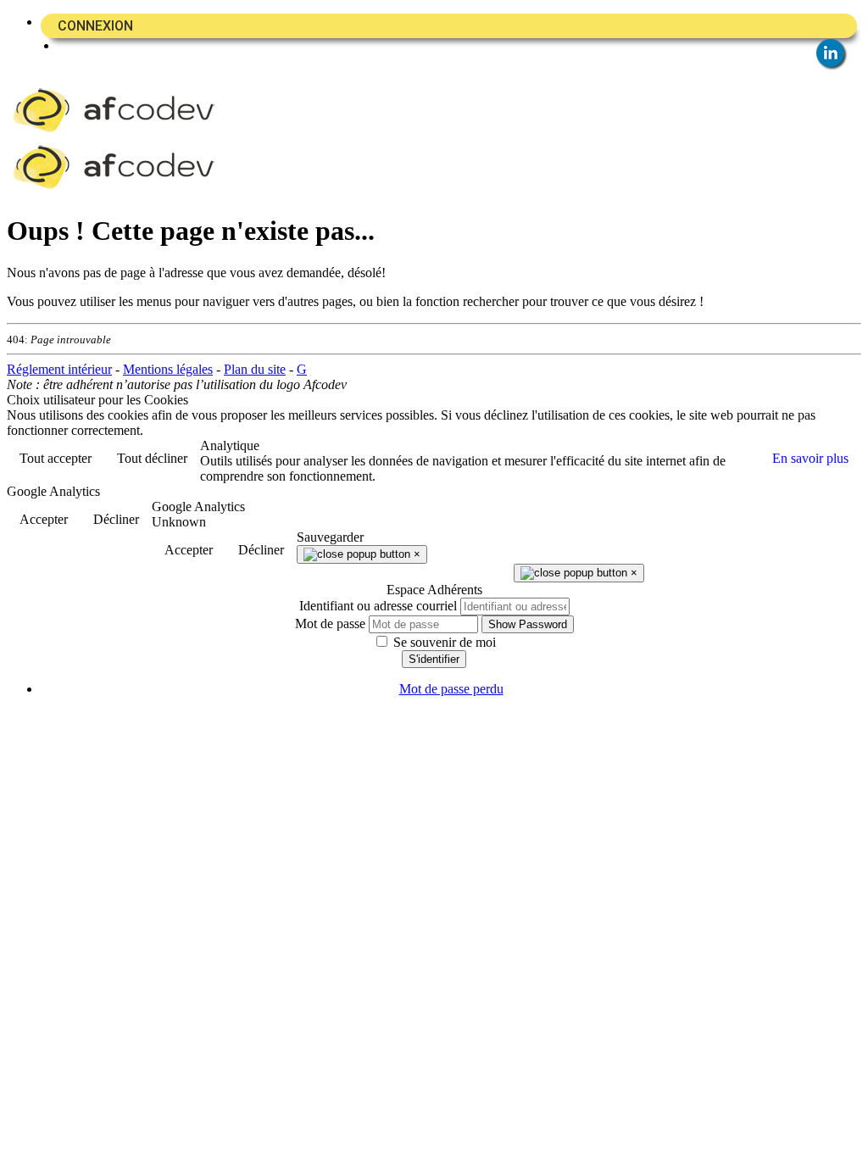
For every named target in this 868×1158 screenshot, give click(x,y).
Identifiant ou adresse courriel (378, 605)
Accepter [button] (43, 519)
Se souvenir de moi (443, 642)
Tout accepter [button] (55, 458)
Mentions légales (168, 369)
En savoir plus (810, 458)
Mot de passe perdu (451, 689)
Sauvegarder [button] (330, 537)
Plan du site (255, 369)
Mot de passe (330, 623)
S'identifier (434, 659)
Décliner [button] (116, 519)
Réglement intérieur (59, 369)
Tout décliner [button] (152, 458)
